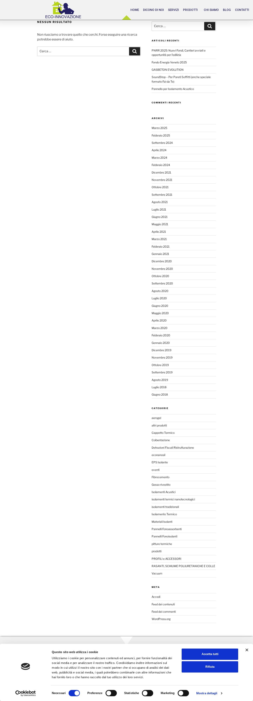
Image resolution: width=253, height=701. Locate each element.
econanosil (158, 455)
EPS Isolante (160, 462)
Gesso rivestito (161, 484)
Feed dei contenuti (163, 604)
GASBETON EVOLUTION (168, 69)
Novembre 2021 (162, 179)
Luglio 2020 (159, 298)
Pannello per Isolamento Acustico (173, 89)
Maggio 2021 (160, 224)
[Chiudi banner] (246, 650)
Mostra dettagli (206, 693)
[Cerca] (134, 51)
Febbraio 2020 (161, 335)
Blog (227, 10)
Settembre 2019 (162, 372)
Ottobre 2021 (160, 187)
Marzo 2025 (159, 128)
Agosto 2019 (160, 379)
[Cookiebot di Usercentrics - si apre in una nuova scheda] (25, 693)
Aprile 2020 (159, 320)
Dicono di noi (153, 10)
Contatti (242, 10)
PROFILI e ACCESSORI (166, 558)
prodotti (156, 551)
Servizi (173, 10)
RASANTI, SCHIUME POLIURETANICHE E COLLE (183, 566)
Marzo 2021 (159, 239)
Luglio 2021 (159, 209)
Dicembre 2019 (161, 350)
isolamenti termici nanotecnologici (173, 499)
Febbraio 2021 (161, 246)
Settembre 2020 (162, 283)
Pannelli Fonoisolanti (164, 536)
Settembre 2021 (162, 194)
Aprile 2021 (159, 231)
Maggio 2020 (160, 313)
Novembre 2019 (162, 357)
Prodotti (190, 10)
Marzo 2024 (159, 157)
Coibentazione (161, 440)
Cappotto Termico (163, 432)
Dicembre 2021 (161, 172)
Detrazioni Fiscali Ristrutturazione (173, 447)
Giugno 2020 (160, 305)
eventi (156, 469)
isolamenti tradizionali (165, 506)
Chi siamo (211, 10)
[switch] (111, 693)
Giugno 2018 (160, 394)
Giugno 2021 (160, 216)
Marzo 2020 (159, 328)
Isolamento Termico (164, 514)
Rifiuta (209, 666)
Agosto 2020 (160, 291)
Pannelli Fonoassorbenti (167, 529)
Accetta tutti (210, 654)
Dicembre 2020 (162, 261)
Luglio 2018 (159, 387)
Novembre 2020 (162, 268)
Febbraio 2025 (161, 135)
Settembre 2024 (162, 142)
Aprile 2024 (159, 150)
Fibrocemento (160, 477)
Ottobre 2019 (160, 365)
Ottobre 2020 (160, 276)
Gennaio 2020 (161, 342)
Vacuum (157, 573)
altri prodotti (159, 425)
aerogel (156, 418)
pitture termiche (162, 544)
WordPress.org (161, 619)
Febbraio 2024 (161, 165)
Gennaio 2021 (160, 254)
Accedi (156, 596)
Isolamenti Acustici (164, 492)
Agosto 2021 (160, 202)
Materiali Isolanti (162, 521)
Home (134, 10)
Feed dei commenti (164, 611)
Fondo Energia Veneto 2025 (169, 62)
